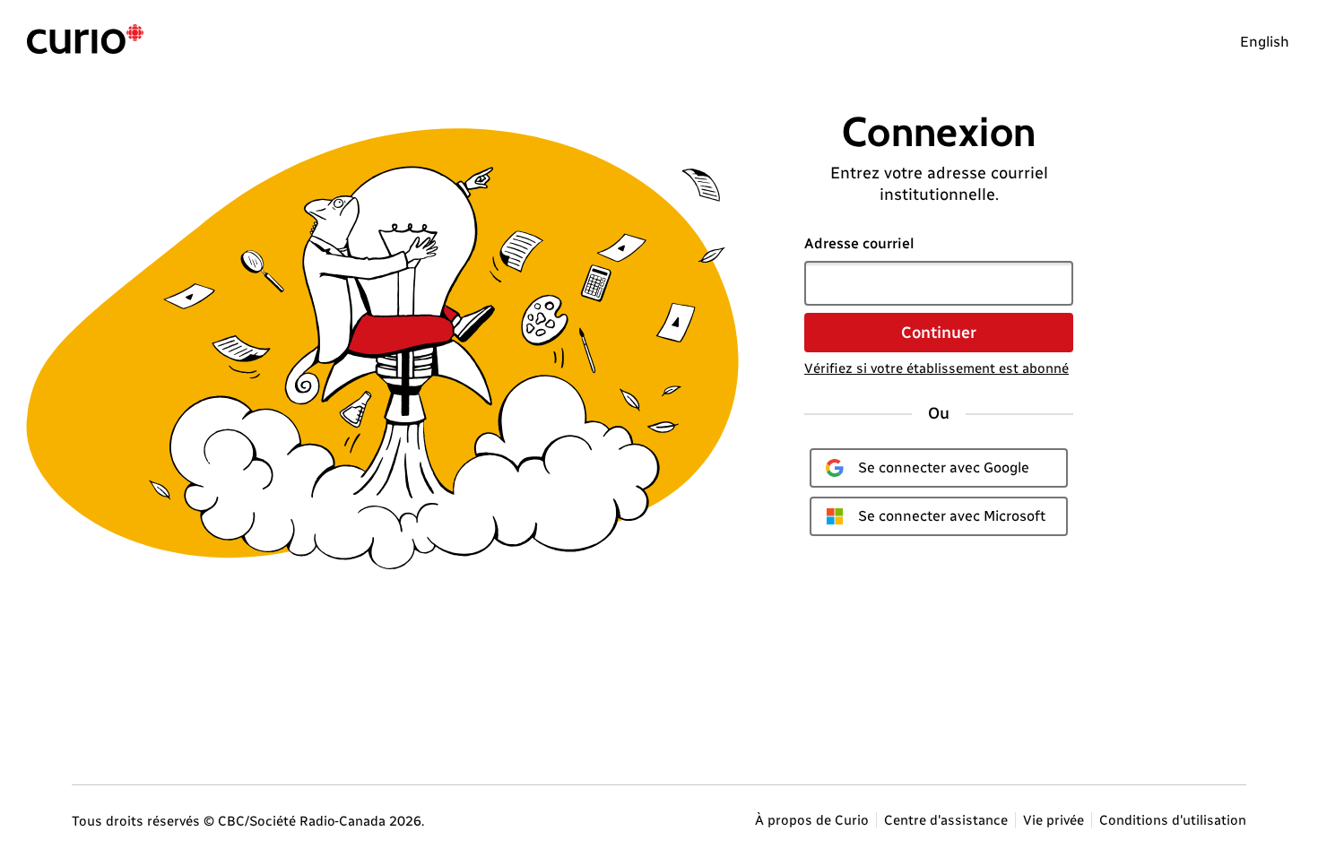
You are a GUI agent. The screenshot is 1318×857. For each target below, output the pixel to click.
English (1264, 41)
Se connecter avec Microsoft (951, 515)
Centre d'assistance (946, 820)
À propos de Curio (812, 820)
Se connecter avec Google (943, 467)
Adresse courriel (859, 243)
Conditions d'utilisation (1172, 820)
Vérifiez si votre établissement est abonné (936, 368)
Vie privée (1053, 820)
